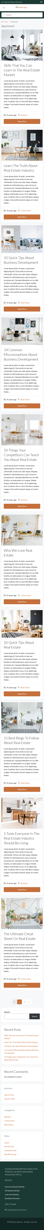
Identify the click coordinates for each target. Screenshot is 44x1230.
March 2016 (9, 1095)
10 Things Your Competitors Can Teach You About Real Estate (21, 455)
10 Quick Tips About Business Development (21, 1046)
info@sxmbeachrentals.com (17, 1210)
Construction (26, 211)
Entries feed (9, 1146)
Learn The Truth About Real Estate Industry (21, 1042)
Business (24, 115)
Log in (6, 1143)
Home (6, 22)
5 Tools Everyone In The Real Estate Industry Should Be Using (21, 838)
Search (7, 1012)
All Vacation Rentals (12, 1191)
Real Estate (25, 303)
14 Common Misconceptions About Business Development (21, 354)
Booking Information (12, 1198)
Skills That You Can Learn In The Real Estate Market (22, 70)
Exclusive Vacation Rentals (15, 1187)
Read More (22, 121)
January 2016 (9, 1099)
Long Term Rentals (12, 1194)
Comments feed (10, 1150)
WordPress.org (10, 1154)
